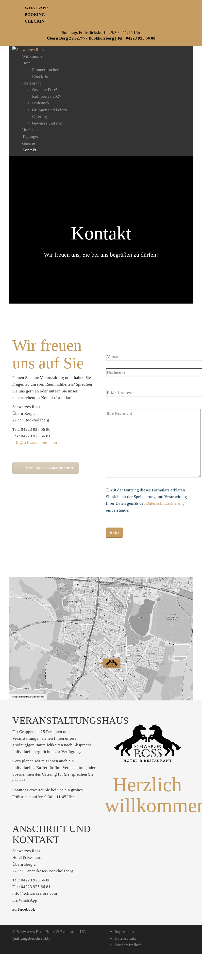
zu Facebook (23, 909)
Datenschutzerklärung (165, 503)
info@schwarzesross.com (34, 442)
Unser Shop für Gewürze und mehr (48, 468)
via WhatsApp (24, 900)
